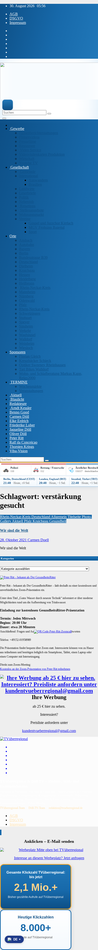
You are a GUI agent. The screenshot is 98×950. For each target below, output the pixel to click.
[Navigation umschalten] (4, 118)
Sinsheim (26, 326)
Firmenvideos (29, 137)
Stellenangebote (31, 210)
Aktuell (16, 395)
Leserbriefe (27, 193)
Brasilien (35, 184)
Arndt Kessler (20, 408)
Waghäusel (27, 335)
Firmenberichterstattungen (38, 133)
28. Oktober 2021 (14, 540)
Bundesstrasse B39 (33, 257)
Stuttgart (25, 318)
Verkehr (25, 331)
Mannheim (27, 292)
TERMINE (19, 382)
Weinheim (26, 343)
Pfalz (23, 305)
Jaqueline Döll (20, 429)
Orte (13, 236)
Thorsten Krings (22, 447)
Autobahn (26, 245)
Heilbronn (26, 283)
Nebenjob (26, 202)
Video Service (30, 150)
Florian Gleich (30, 356)
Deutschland (28, 262)
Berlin (23, 253)
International (28, 176)
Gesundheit (57, 521)
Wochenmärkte (30, 386)
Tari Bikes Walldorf (34, 369)
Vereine (24, 219)
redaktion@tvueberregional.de (66, 808)
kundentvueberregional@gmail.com (49, 731)
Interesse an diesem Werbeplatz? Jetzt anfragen (49, 858)
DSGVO (16, 18)
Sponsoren (17, 352)
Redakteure (18, 404)
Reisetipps (27, 206)
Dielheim (26, 266)
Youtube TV (28, 163)
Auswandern (38, 180)
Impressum (18, 23)
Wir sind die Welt (14, 530)
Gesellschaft (19, 167)
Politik (24, 197)
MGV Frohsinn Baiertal (46, 227)
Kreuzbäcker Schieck (35, 361)
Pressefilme (27, 141)
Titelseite (75, 517)
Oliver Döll (18, 434)
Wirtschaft (26, 159)
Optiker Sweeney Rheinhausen (42, 365)
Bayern (24, 249)
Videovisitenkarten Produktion (42, 154)
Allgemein (59, 517)
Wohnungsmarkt (31, 214)
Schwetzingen (29, 313)
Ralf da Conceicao (23, 442)
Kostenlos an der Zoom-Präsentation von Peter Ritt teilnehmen (35, 669)
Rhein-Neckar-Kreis (34, 288)
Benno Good (19, 412)
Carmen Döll (19, 416)
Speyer (24, 322)
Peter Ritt (17, 438)
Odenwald (27, 300)
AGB (14, 14)
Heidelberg (27, 279)
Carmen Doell (38, 540)
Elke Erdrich (19, 421)
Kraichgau (27, 270)
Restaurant (27, 146)
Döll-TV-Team (37, 808)
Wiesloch (26, 348)
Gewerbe (17, 129)
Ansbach (25, 240)
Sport (33, 232)
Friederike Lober (22, 425)
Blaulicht (17, 399)
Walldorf (25, 339)
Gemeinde (27, 172)
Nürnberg (26, 296)
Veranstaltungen (31, 391)
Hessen (24, 275)
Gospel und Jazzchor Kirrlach (51, 223)
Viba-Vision (19, 451)
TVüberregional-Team (12, 808)
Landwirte (26, 189)
